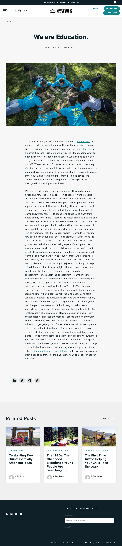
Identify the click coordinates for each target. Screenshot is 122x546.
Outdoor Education (58, 450)
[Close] (115, 2)
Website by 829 (111, 543)
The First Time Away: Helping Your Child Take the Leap (96, 460)
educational (83, 141)
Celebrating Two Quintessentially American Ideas (21, 459)
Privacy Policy (89, 543)
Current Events (18, 450)
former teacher (83, 149)
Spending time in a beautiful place (51, 351)
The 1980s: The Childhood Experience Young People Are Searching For (60, 462)
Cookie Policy (100, 543)
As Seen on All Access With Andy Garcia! (61, 2)
